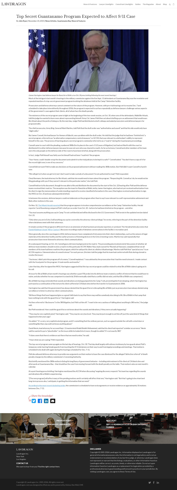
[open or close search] (170, 4)
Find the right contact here (49, 466)
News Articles (51, 21)
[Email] (52, 401)
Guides (138, 4)
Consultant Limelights (124, 4)
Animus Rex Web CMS (74, 485)
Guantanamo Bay (64, 21)
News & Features (90, 4)
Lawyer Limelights (106, 4)
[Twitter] (149, 482)
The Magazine (148, 4)
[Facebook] (154, 482)
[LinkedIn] (158, 482)
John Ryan (23, 21)
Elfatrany (46, 485)
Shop (165, 4)
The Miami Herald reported (49, 205)
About (158, 4)
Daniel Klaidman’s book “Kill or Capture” (44, 229)
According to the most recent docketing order (47, 385)
